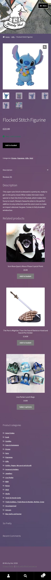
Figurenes (20, 158)
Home (7, 37)
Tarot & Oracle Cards (13, 498)
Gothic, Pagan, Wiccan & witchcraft (18, 465)
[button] (45, 47)
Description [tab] (7, 170)
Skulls (7, 494)
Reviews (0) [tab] (7, 177)
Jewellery (8, 473)
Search (25, 576)
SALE (31, 158)
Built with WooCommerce (26, 566)
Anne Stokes (9, 433)
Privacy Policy (8, 566)
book (7, 437)
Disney (13, 158)
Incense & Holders (12, 469)
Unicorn (8, 510)
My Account (8, 576)
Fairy (7, 453)
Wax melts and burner (13, 514)
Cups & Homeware (12, 445)
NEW (7, 482)
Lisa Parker (9, 477)
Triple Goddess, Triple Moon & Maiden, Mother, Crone (24, 502)
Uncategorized (10, 506)
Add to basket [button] (25, 276)
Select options (25, 407)
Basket (39, 574)
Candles (8, 441)
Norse (7, 486)
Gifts (13, 37)
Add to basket (11, 145)
